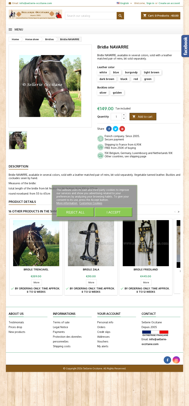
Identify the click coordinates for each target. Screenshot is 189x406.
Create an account (169, 3)
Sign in (150, 3)
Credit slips (103, 331)
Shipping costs (62, 346)
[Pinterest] (122, 129)
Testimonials (16, 322)
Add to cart (142, 116)
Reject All (75, 212)
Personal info (105, 322)
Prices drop (15, 327)
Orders (101, 327)
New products (17, 331)
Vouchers (102, 341)
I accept (113, 212)
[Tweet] (115, 129)
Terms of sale (61, 322)
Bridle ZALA (91, 269)
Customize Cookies (90, 203)
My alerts (102, 346)
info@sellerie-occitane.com (35, 3)
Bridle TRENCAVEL (36, 269)
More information (67, 203)
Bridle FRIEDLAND (146, 269)
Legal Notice (60, 327)
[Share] (109, 129)
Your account (109, 314)
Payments (59, 331)
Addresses (103, 336)
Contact (149, 314)
